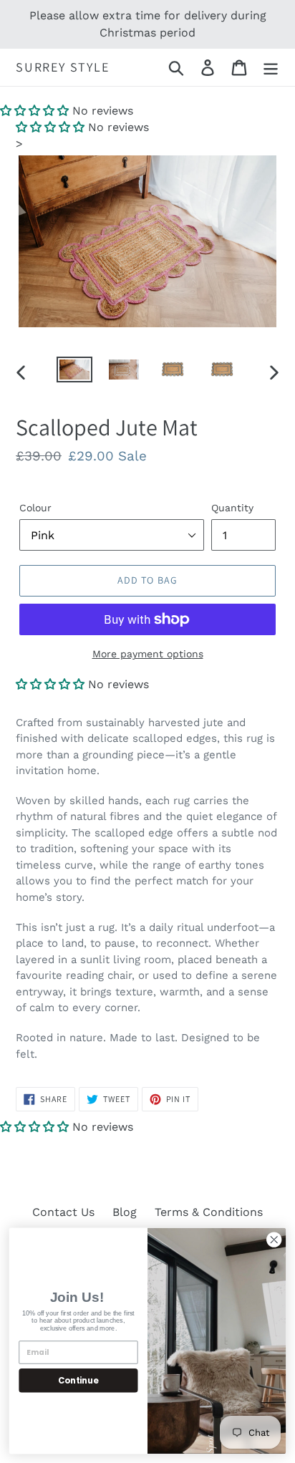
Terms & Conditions (209, 1212)
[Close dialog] (274, 1240)
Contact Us (63, 1212)
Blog (124, 1212)
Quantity (232, 507)
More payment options (147, 654)
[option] (75, 372)
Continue (78, 1380)
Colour (35, 507)
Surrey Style (63, 67)
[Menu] (270, 68)
